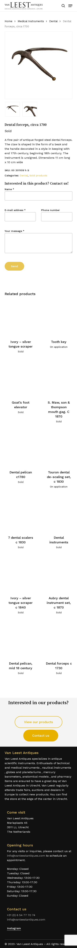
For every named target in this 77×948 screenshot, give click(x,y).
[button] (70, 5)
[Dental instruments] (58, 513)
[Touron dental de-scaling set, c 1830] (58, 448)
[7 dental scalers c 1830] (20, 513)
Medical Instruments (31, 21)
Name (9, 189)
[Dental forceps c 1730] (58, 639)
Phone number (50, 210)
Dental (53, 21)
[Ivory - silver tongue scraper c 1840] (20, 573)
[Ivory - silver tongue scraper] (20, 317)
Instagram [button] (14, 928)
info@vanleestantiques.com (26, 855)
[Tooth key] (58, 317)
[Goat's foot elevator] (20, 378)
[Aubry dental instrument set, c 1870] (58, 573)
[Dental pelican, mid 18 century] (20, 639)
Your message (14, 231)
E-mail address (15, 210)
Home (8, 21)
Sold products (38, 175)
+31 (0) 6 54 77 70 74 (21, 915)
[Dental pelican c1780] (20, 448)
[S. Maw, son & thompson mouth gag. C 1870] (58, 378)
